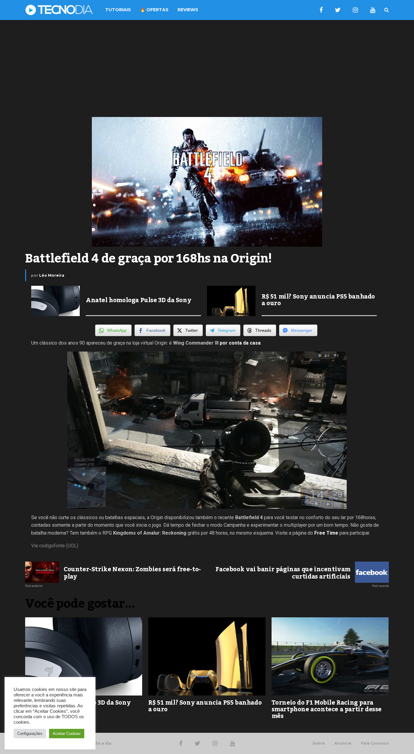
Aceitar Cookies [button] (67, 733)
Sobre (318, 743)
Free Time (326, 533)
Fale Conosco (375, 743)
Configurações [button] (29, 733)
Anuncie (343, 743)
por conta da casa (240, 343)
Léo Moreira (51, 275)
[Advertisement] (207, 68)
